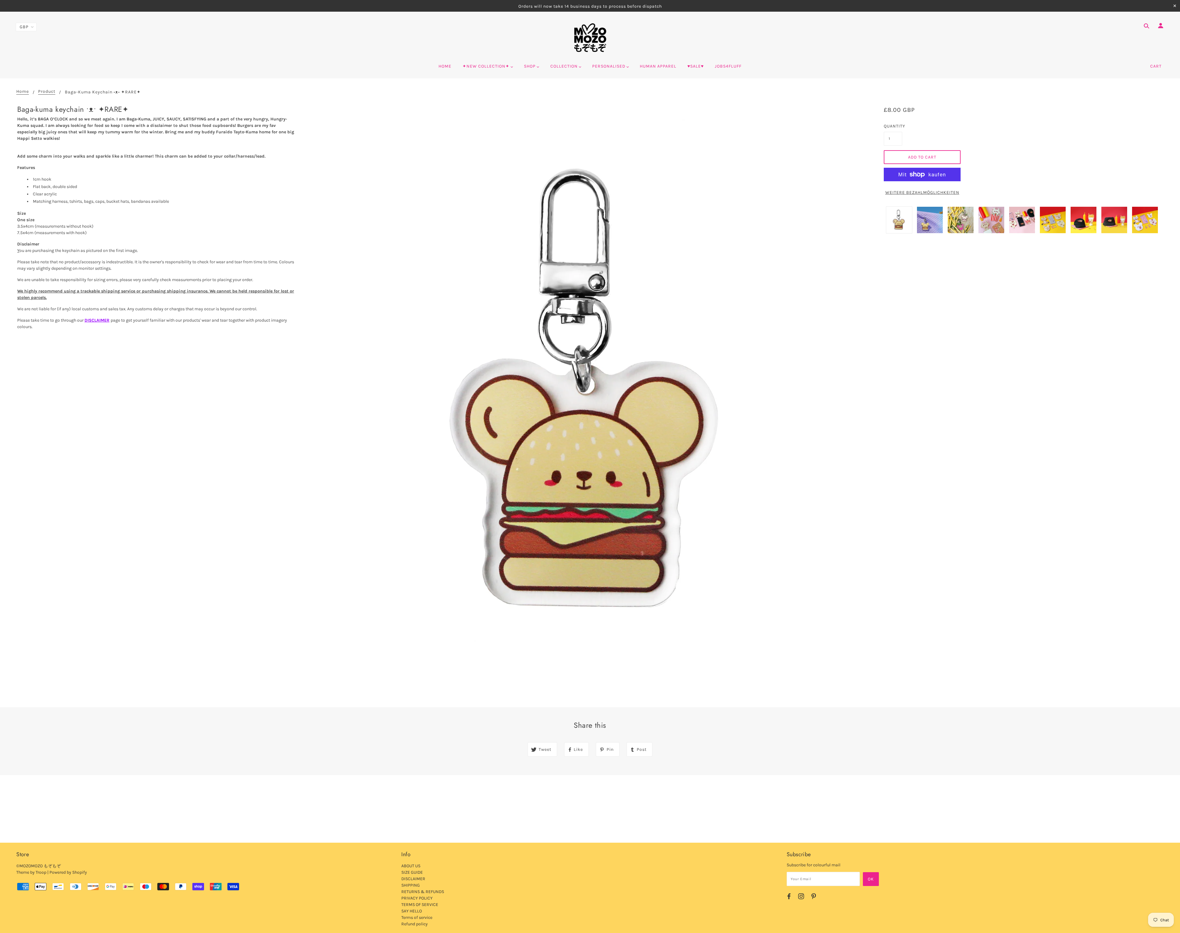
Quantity (893, 126)
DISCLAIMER (97, 320)
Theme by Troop (31, 872)
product (46, 91)
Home (22, 91)
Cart (1156, 66)
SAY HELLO (411, 911)
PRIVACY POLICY (417, 898)
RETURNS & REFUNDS (422, 891)
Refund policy (414, 924)
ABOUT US (410, 865)
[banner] (590, 37)
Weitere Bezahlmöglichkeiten (922, 192)
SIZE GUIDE (412, 872)
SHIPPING (410, 885)
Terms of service (416, 917)
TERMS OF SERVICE (419, 904)
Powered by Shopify (68, 872)
